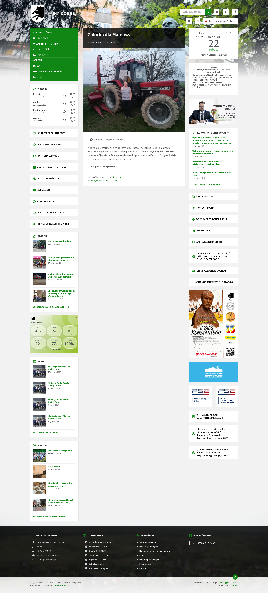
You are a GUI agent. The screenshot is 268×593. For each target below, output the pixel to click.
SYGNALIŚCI (43, 189)
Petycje (143, 568)
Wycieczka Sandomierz (59, 241)
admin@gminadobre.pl (228, 582)
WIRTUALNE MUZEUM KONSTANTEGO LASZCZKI (209, 416)
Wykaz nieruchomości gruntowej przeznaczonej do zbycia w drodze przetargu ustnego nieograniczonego (211, 140)
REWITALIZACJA (45, 201)
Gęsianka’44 (54, 466)
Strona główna (94, 42)
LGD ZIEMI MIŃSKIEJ (48, 178)
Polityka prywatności (149, 559)
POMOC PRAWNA (205, 207)
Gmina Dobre (204, 542)
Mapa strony (145, 564)
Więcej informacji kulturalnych (49, 516)
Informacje (116, 177)
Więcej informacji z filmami (47, 432)
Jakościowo (233, 585)
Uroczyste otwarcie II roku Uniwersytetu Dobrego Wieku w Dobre (61, 293)
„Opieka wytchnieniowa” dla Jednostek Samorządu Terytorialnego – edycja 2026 (212, 452)
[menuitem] (54, 32)
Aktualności (109, 42)
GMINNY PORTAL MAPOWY (51, 133)
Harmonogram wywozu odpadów (154, 551)
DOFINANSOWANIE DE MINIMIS (53, 223)
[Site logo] (53, 21)
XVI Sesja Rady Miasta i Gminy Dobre (59, 368)
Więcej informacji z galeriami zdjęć (51, 307)
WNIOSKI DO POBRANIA (49, 144)
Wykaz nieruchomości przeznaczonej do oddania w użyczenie (212, 152)
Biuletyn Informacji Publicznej (222, 21)
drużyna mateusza (99, 180)
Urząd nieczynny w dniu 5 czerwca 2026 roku (211, 173)
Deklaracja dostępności (150, 546)
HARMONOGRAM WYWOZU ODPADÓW (213, 281)
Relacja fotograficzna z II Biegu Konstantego (61, 259)
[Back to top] (235, 577)
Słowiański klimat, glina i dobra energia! (61, 484)
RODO (142, 555)
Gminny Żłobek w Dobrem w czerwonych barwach (61, 275)
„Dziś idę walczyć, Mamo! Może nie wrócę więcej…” (60, 501)
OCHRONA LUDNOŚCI (48, 155)
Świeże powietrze (147, 542)
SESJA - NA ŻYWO (205, 196)
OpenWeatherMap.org (61, 585)
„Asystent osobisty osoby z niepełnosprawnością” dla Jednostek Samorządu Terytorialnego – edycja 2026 (212, 434)
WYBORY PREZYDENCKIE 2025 (211, 219)
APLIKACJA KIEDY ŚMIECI (209, 241)
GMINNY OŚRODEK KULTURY (51, 167)
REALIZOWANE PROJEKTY (50, 212)
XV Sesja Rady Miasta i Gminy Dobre (59, 384)
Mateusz (113, 180)
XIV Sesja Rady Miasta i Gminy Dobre (59, 417)
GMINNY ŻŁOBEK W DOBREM (211, 270)
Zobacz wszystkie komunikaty (207, 184)
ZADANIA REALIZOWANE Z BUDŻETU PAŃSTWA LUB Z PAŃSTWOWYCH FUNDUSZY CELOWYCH (215, 256)
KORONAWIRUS (205, 230)
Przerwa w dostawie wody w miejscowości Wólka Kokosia (207, 163)
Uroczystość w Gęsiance (60, 450)
